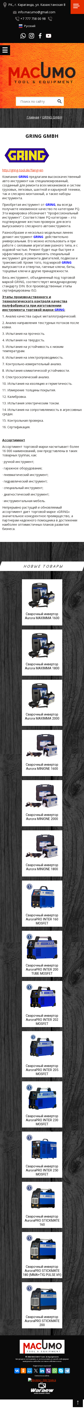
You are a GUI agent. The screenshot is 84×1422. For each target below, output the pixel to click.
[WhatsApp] (54, 1370)
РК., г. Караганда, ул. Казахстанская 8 (36, 4)
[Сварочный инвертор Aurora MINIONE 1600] (42, 776)
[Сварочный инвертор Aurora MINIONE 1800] (42, 877)
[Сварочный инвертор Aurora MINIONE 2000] (42, 826)
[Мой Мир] (29, 1370)
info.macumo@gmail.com (36, 12)
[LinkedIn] (42, 1370)
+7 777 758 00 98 (33, 18)
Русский (29, 26)
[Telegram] (67, 1370)
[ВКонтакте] (17, 1370)
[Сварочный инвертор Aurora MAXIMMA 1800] (42, 676)
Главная (33, 117)
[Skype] (61, 1370)
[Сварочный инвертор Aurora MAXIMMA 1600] (42, 626)
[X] (36, 1370)
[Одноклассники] (23, 1370)
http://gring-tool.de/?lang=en (22, 170)
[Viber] (48, 1370)
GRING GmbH (52, 117)
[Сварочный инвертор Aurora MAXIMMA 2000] (42, 726)
